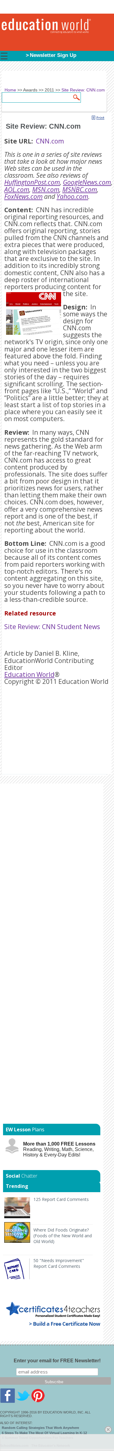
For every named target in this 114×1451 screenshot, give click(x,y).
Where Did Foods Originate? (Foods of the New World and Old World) (62, 1235)
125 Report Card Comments (61, 1199)
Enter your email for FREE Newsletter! (57, 1360)
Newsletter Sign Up (53, 55)
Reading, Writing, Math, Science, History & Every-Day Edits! (59, 1149)
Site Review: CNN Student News (52, 626)
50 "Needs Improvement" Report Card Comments (58, 1263)
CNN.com (50, 141)
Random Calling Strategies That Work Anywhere (40, 1428)
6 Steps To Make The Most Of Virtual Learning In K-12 (44, 1433)
